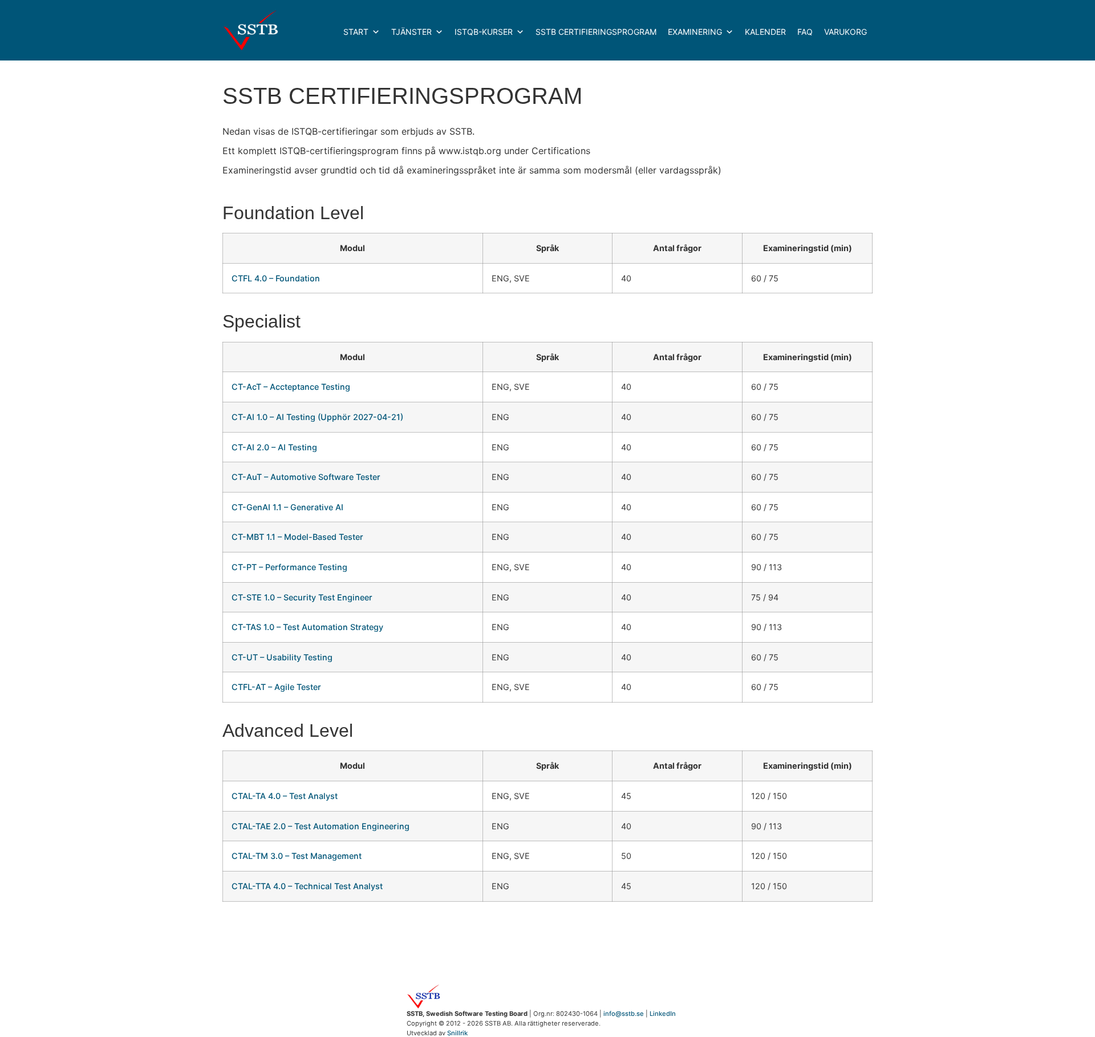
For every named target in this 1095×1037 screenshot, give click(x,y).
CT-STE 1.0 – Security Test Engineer (302, 597)
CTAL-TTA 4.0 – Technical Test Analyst (307, 886)
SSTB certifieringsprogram (596, 32)
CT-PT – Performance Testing (289, 567)
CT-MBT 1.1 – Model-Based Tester (297, 537)
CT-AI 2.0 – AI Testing (274, 447)
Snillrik (457, 1033)
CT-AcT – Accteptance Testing (291, 387)
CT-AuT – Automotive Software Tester (306, 477)
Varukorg (845, 32)
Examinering (695, 32)
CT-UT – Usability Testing (282, 657)
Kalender (765, 32)
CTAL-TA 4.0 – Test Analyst (285, 796)
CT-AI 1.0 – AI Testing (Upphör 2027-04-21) (317, 417)
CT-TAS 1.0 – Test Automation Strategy (307, 627)
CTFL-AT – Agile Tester (276, 687)
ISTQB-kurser (484, 32)
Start (355, 32)
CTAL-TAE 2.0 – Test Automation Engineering (320, 826)
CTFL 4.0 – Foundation (276, 278)
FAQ (805, 32)
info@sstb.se (623, 1014)
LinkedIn (663, 1014)
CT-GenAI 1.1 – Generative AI (287, 507)
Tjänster (411, 32)
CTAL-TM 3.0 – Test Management (297, 856)
